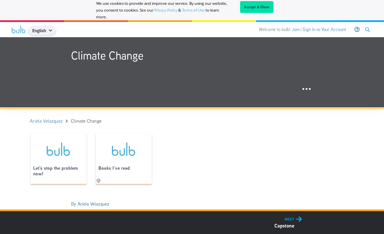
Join (296, 29)
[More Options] (306, 89)
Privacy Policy (165, 10)
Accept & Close (257, 7)
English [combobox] (39, 30)
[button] (53, 30)
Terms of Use (193, 10)
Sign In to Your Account (324, 29)
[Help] (357, 29)
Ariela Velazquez (93, 204)
